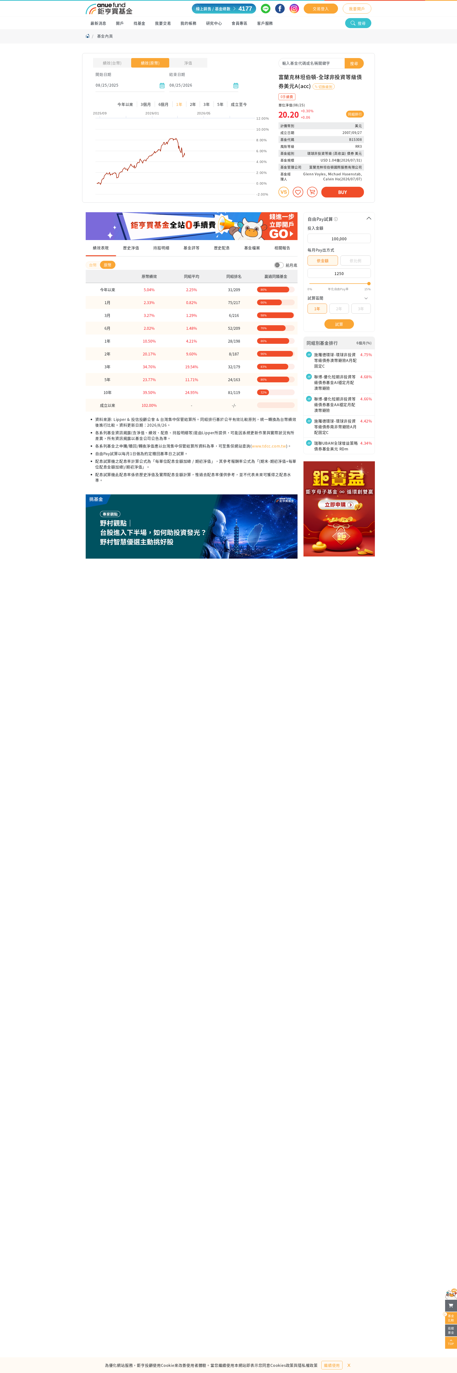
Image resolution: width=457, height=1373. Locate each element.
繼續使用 (332, 1365)
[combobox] (321, 63)
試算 (339, 324)
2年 (339, 308)
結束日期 (177, 74)
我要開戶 (357, 8)
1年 (317, 308)
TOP (451, 1344)
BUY (342, 192)
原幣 (108, 265)
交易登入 (321, 8)
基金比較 (449, 1317)
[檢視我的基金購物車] (451, 1306)
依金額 (323, 260)
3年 (361, 308)
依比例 (356, 260)
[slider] (339, 283)
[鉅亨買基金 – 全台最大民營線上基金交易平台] (109, 8)
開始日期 (103, 74)
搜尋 (362, 23)
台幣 (93, 265)
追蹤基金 (451, 1330)
